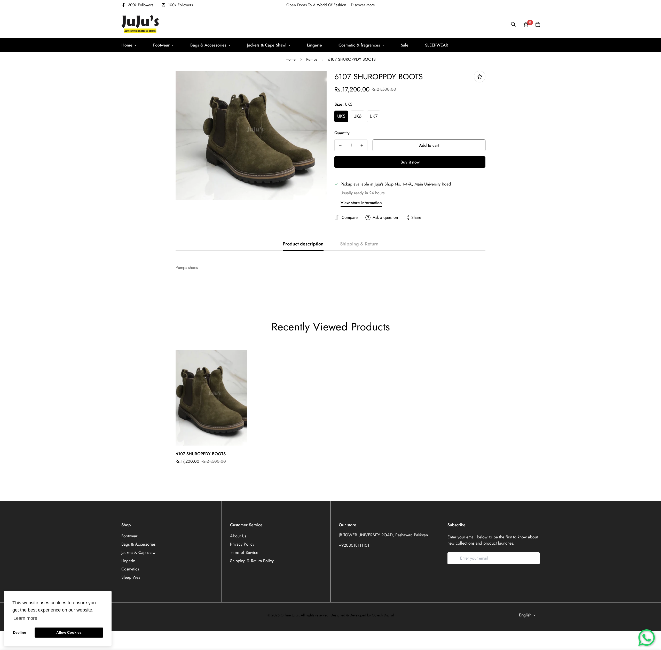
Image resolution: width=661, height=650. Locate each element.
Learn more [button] (25, 618)
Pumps (311, 59)
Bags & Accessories (208, 45)
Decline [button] (19, 632)
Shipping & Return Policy (252, 561)
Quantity (342, 133)
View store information (361, 203)
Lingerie (314, 45)
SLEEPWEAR (436, 45)
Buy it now (410, 162)
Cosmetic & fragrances (359, 45)
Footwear (161, 45)
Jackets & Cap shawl (138, 552)
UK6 (357, 116)
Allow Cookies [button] (69, 632)
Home (126, 45)
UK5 (341, 116)
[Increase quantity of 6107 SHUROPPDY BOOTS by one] (361, 145)
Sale (404, 45)
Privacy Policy (242, 544)
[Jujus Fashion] (140, 24)
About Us (238, 536)
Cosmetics (130, 569)
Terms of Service (244, 552)
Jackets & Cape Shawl (266, 45)
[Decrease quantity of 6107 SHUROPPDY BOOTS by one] (340, 145)
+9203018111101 (354, 545)
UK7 (373, 116)
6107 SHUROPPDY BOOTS (201, 454)
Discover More (363, 5)
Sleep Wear (131, 577)
